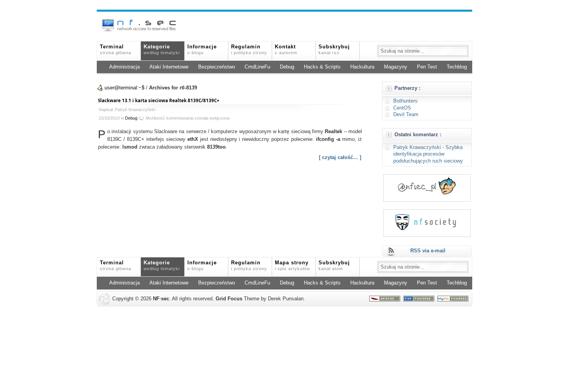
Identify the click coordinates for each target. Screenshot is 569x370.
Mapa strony (292, 265)
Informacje (202, 49)
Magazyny (395, 67)
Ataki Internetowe (169, 67)
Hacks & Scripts (322, 67)
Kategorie (162, 49)
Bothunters (405, 101)
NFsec (161, 298)
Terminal (115, 49)
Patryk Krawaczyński (417, 147)
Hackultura (362, 67)
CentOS (402, 108)
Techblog (457, 67)
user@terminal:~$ (124, 88)
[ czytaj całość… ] (340, 157)
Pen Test (427, 67)
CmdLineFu (257, 67)
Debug (287, 67)
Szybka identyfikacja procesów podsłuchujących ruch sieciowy (428, 154)
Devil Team (405, 114)
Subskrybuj (334, 49)
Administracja (124, 67)
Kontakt (286, 49)
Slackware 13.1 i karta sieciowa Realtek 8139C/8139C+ (158, 100)
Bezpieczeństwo (216, 67)
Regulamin (249, 49)
